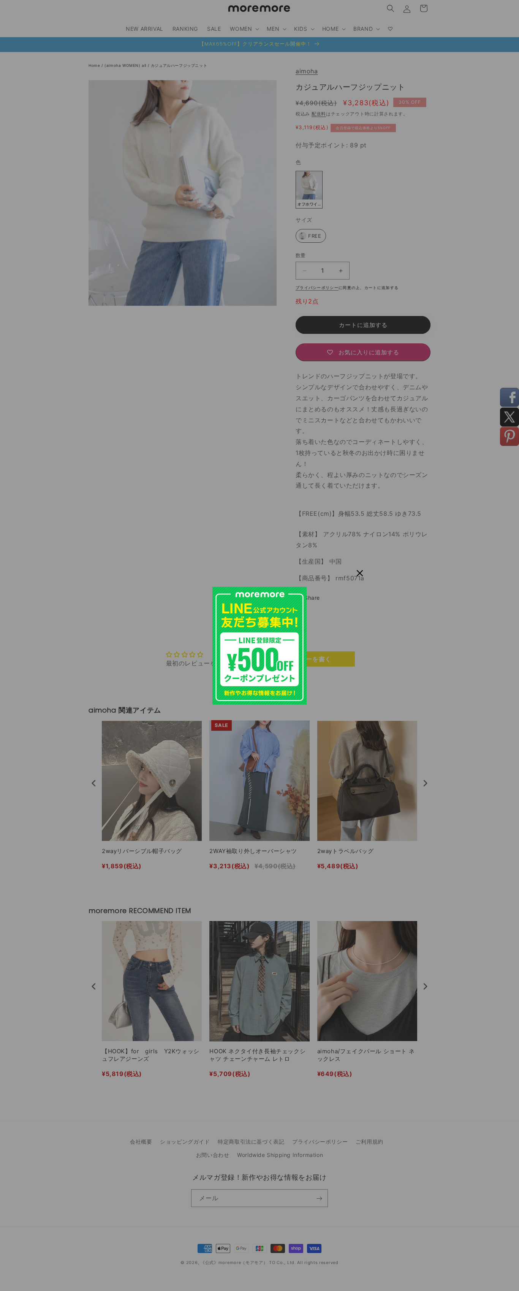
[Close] (360, 573)
